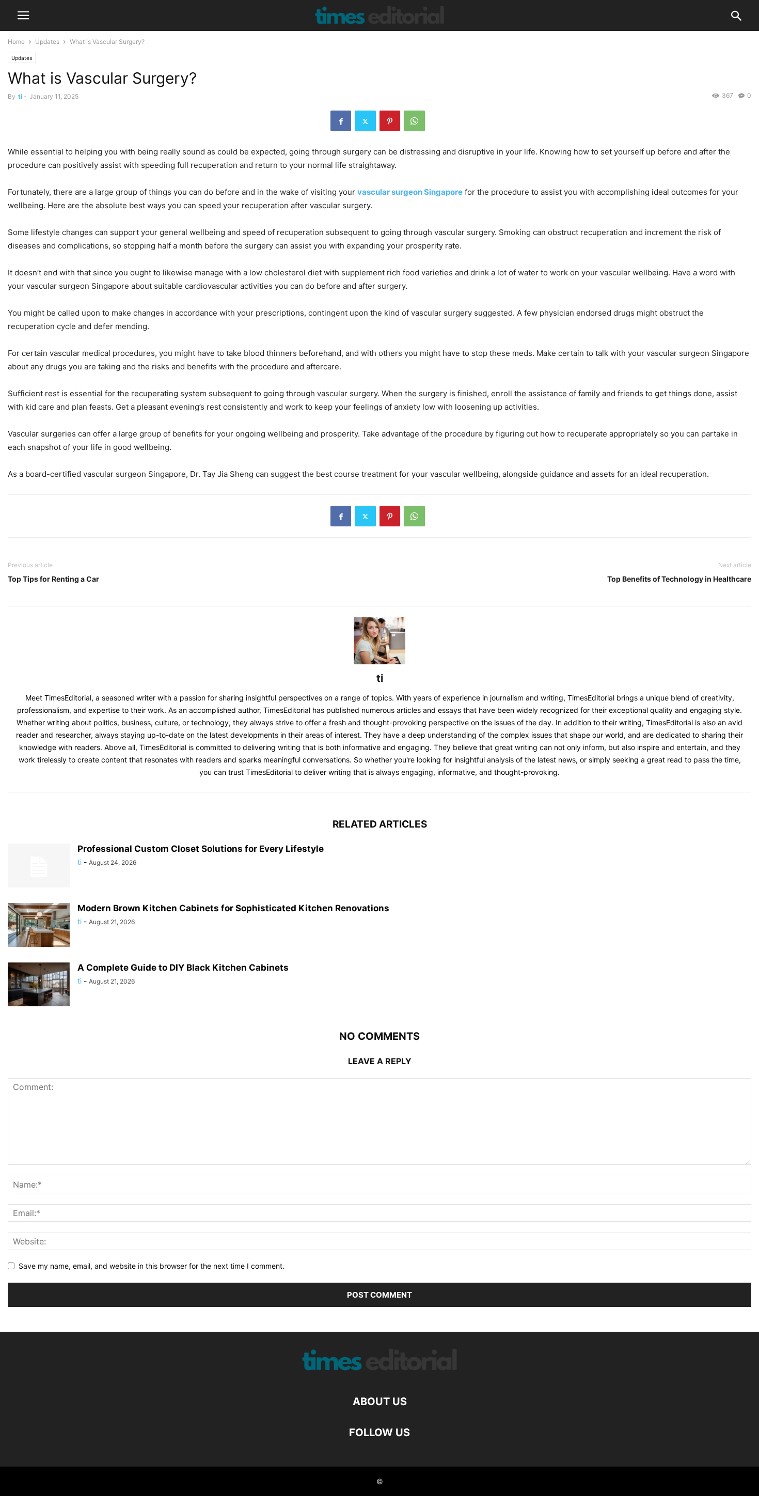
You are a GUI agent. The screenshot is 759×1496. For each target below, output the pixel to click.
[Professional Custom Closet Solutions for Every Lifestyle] (39, 867)
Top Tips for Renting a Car (53, 578)
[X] (365, 121)
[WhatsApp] (414, 121)
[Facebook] (340, 121)
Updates (47, 41)
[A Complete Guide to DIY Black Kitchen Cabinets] (39, 985)
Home (16, 41)
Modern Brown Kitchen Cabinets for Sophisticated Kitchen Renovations (233, 908)
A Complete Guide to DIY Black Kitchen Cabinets (183, 967)
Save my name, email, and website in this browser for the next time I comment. (151, 1265)
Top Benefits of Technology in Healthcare (679, 578)
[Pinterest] (390, 121)
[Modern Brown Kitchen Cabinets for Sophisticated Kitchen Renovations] (39, 926)
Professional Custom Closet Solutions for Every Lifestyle (200, 849)
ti (20, 96)
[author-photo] (379, 664)
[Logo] (379, 1370)
